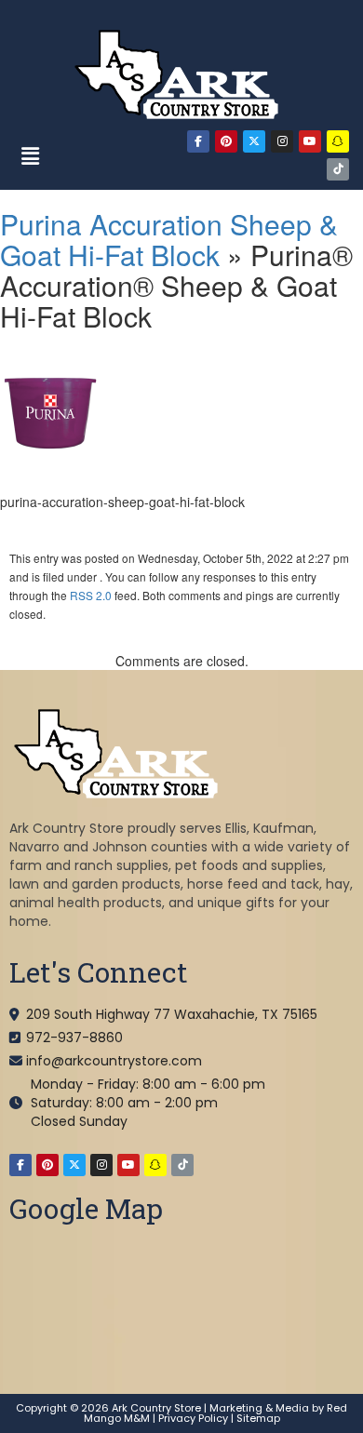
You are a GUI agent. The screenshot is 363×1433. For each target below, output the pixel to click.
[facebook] (198, 141)
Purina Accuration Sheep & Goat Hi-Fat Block (169, 239)
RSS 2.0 (91, 595)
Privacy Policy (193, 1418)
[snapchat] (338, 141)
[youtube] (310, 141)
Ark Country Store (156, 1407)
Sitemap (258, 1418)
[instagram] (282, 141)
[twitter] (254, 141)
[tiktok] (338, 169)
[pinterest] (226, 141)
